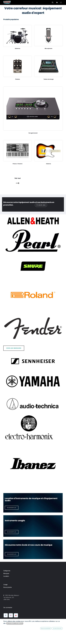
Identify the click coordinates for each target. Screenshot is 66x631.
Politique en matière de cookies (15, 623)
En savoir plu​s (11, 554)
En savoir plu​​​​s (11, 532)
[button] (52, 2)
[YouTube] (16, 615)
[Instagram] (11, 615)
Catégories (6, 571)
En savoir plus (41, 205)
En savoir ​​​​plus (11, 507)
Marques (6, 573)
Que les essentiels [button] (45, 628)
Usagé (5, 584)
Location (6, 576)
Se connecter (7, 607)
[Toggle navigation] (61, 2)
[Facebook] (6, 615)
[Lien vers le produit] (17, 35)
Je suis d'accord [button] (57, 628)
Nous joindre (7, 587)
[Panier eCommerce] (57, 2)
